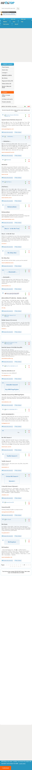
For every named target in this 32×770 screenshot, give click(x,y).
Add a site (13, 19)
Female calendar (6, 101)
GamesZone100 (6, 507)
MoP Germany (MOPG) (9, 14)
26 (14, 566)
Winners (5, 21)
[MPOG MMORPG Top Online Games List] (7, 5)
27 (16, 566)
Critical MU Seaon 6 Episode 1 (10, 486)
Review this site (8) (8, 405)
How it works (6, 24)
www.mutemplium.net (7, 557)
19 (22, 564)
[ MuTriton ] (5, 186)
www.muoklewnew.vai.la (7, 262)
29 (20, 566)
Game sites (5, 70)
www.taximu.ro (5, 467)
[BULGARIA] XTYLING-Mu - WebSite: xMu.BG (14, 298)
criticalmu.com (5, 494)
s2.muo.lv (4, 243)
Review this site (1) (8, 266)
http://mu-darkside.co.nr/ (8, 370)
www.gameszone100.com (8, 512)
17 (18, 564)
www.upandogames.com (8, 129)
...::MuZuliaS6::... (6, 277)
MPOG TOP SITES (6, 106)
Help (22, 21)
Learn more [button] (22, 763)
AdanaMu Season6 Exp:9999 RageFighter (13, 394)
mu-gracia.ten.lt (5, 532)
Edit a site (23, 19)
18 (20, 564)
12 (8, 564)
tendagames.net (6, 423)
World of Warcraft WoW (6, 87)
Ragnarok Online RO (7, 80)
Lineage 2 (4, 72)
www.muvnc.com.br (6, 446)
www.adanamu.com (6, 402)
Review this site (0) (8, 132)
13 (10, 564)
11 (6, 564)
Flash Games (5, 67)
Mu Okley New (5, 258)
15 (14, 564)
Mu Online (4, 78)
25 (12, 566)
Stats (14, 21)
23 (30, 564)
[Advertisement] (16, 45)
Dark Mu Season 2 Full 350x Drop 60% (12, 347)
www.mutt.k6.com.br (7, 197)
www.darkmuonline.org (7, 358)
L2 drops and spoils (7, 99)
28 (18, 566)
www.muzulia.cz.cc (6, 285)
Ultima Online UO (6, 83)
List (4, 19)
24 (10, 566)
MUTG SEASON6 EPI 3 (8, 414)
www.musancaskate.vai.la (8, 219)
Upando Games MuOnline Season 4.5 (12, 119)
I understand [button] (5, 768)
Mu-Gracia (4, 524)
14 (12, 564)
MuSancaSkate (6, 212)
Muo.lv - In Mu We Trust (8, 233)
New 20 (16, 24)
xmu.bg (3, 307)
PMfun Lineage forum (6, 95)
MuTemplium (5, 547)
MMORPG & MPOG (7, 75)
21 (26, 564)
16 (16, 564)
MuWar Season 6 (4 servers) (9, 320)
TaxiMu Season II (6, 461)
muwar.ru (4, 328)
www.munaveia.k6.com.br (8, 152)
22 (28, 564)
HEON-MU (4, 164)
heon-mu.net (5, 174)
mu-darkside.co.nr (6, 375)
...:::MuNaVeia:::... (6, 141)
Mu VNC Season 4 (6, 437)
